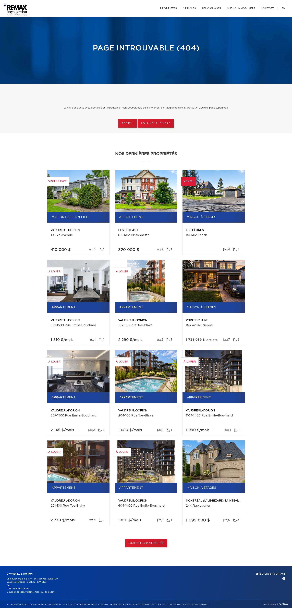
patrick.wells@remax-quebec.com (35, 592)
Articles (189, 8)
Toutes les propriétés (146, 543)
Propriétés (168, 8)
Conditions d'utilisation (167, 604)
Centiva (282, 604)
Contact (267, 8)
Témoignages (211, 8)
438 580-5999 (21, 589)
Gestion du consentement (196, 604)
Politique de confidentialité (138, 604)
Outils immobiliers (241, 8)
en (283, 8)
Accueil (127, 123)
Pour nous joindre (155, 123)
